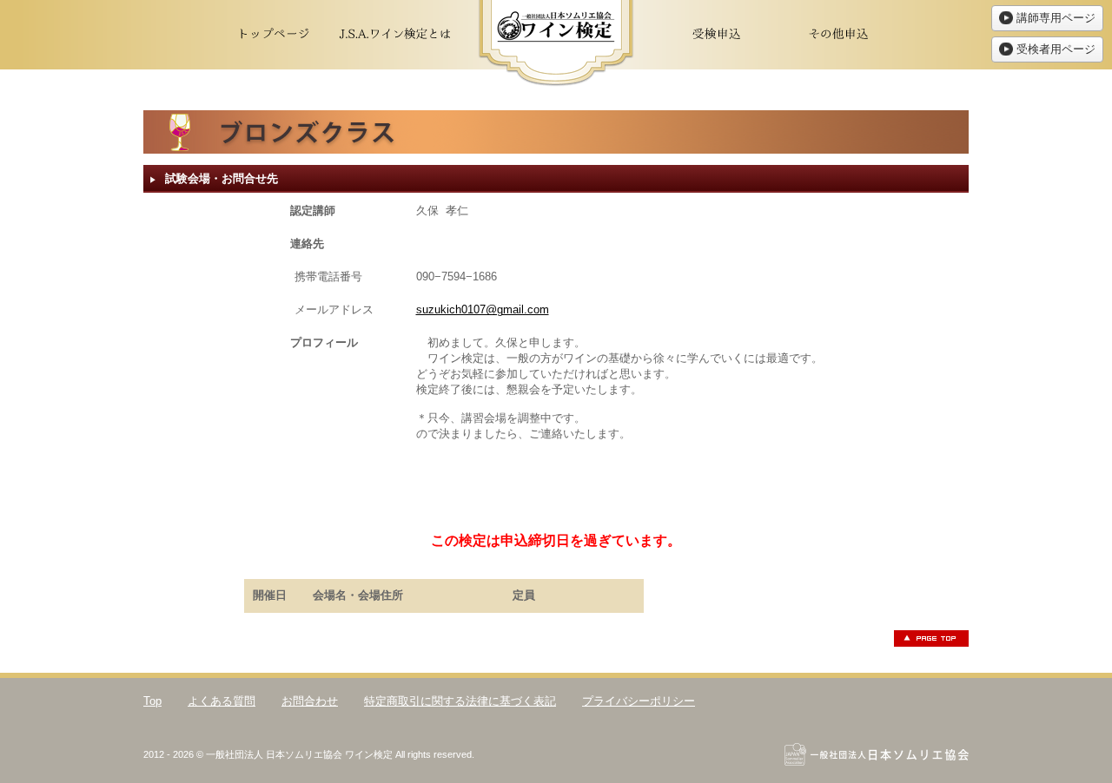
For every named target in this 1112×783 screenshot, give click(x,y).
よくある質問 (221, 700)
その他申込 (838, 34)
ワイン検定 (556, 43)
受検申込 (717, 34)
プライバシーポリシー (638, 700)
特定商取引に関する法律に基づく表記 (460, 700)
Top (152, 700)
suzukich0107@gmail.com (482, 309)
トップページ (273, 34)
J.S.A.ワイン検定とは (395, 34)
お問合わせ (309, 700)
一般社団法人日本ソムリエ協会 (876, 754)
